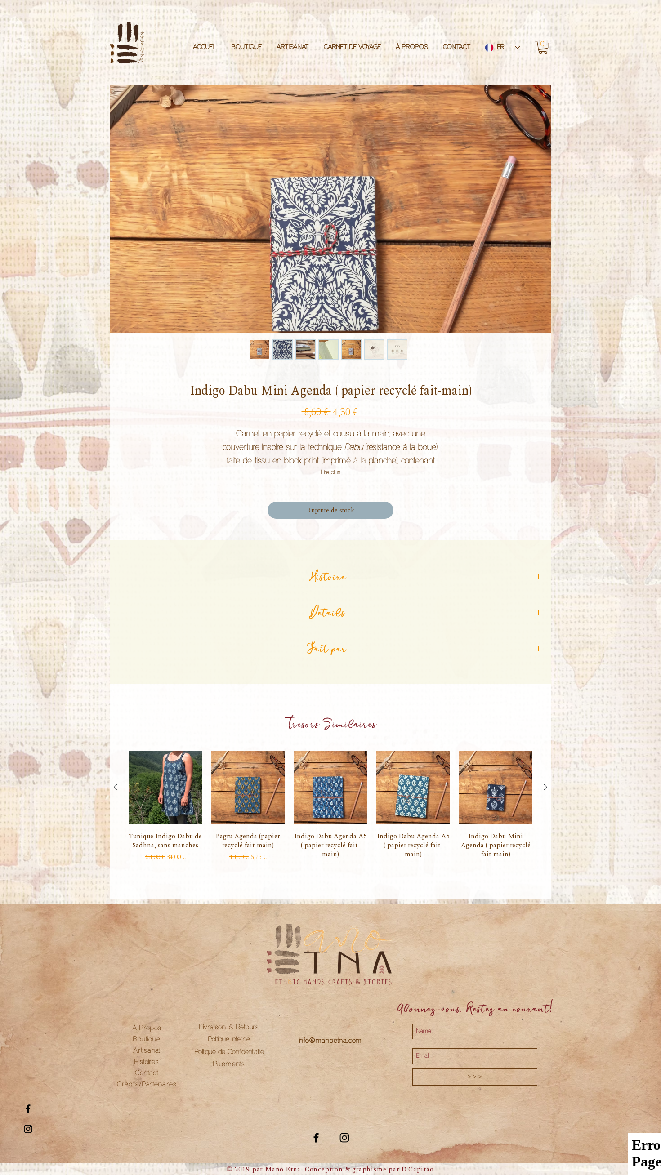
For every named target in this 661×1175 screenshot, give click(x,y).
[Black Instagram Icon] (28, 1129)
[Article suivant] (545, 787)
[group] (330, 807)
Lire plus (330, 472)
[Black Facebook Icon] (28, 1108)
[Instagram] (344, 1137)
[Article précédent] (115, 787)
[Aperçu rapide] (165, 787)
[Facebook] (316, 1137)
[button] (543, 47)
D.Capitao (418, 1169)
